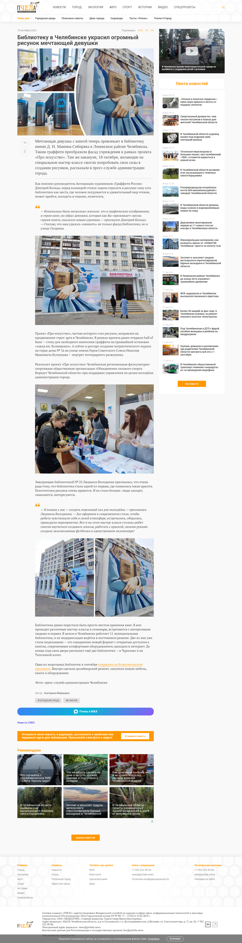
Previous (161, 51)
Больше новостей (85, 837)
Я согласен (175, 938)
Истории (145, 7)
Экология (95, 7)
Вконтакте (95, 874)
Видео (163, 7)
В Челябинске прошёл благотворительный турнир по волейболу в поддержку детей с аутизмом (189, 67)
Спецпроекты (184, 7)
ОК (152, 30)
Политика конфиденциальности (150, 879)
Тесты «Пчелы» (138, 18)
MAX (140, 30)
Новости (59, 7)
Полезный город (61, 879)
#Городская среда (48, 700)
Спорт (127, 7)
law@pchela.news (133, 930)
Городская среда (45, 18)
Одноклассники (98, 879)
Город (77, 7)
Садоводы (117, 18)
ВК (146, 30)
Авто (113, 7)
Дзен (92, 883)
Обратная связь (61, 883)
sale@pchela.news (205, 874)
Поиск (55, 874)
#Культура (71, 700)
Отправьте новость (135, 736)
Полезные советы (72, 18)
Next (222, 51)
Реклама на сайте (205, 879)
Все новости (191, 383)
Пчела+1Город (162, 18)
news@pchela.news (143, 874)
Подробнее (153, 939)
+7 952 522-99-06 (141, 869)
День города (96, 18)
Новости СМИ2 (26, 722)
